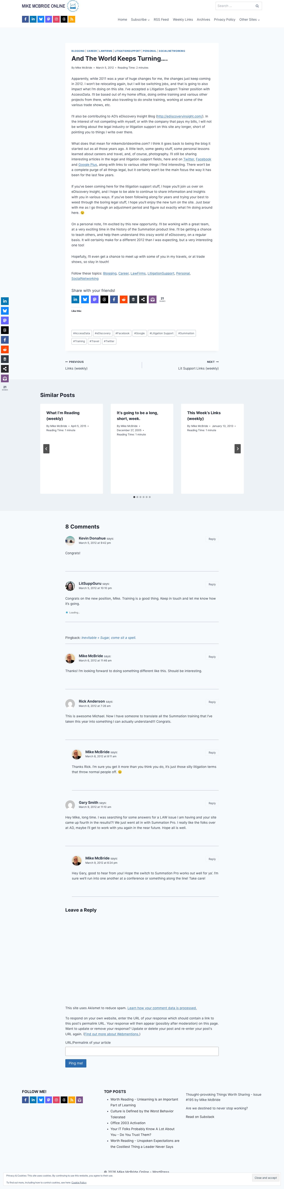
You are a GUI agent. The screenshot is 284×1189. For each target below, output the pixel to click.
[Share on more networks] (143, 299)
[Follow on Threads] (64, 19)
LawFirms (105, 50)
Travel (94, 341)
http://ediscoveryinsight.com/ (179, 116)
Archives (203, 19)
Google (139, 333)
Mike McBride (83, 67)
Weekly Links (183, 19)
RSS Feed (161, 19)
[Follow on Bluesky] (40, 19)
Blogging (78, 50)
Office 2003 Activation (128, 1123)
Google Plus (87, 165)
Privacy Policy (224, 19)
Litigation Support (161, 333)
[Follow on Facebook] (25, 19)
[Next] (238, 448)
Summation (186, 333)
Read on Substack (200, 1117)
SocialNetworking (172, 50)
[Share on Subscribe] (152, 299)
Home (122, 19)
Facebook (203, 159)
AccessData (81, 333)
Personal (149, 50)
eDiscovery (103, 333)
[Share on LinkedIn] (75, 299)
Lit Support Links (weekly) (198, 365)
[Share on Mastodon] (95, 299)
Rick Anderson (92, 701)
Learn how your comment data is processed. (162, 1008)
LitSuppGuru (90, 583)
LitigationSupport (128, 50)
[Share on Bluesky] (85, 299)
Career (92, 50)
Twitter (188, 159)
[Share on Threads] (104, 299)
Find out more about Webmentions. (111, 1034)
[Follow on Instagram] (56, 19)
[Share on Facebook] (114, 299)
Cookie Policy (79, 1182)
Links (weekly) (76, 365)
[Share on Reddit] (124, 299)
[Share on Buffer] (133, 299)
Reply (212, 539)
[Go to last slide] (46, 448)
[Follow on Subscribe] (79, 1099)
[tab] (134, 497)
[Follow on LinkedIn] (33, 19)
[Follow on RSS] (71, 19)
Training (79, 341)
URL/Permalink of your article (88, 1043)
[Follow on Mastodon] (48, 19)
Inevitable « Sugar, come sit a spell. (109, 638)
